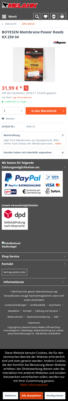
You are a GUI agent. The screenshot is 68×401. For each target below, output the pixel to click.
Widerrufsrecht (15, 316)
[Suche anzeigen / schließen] (36, 16)
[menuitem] (9, 16)
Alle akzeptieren (31, 395)
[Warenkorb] (62, 16)
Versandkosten (12, 295)
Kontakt (27, 310)
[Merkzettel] (45, 16)
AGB (56, 316)
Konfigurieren (55, 395)
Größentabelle (37, 304)
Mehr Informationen (34, 385)
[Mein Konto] (53, 16)
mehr (57, 143)
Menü (12, 16)
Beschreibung (12, 135)
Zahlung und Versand (46, 310)
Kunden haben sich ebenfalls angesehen (28, 152)
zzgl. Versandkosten (22, 97)
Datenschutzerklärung (38, 316)
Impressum (34, 322)
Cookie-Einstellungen (16, 304)
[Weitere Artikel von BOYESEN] (59, 42)
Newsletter (13, 310)
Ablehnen (10, 395)
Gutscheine (55, 304)
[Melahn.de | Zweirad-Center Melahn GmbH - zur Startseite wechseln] (20, 8)
